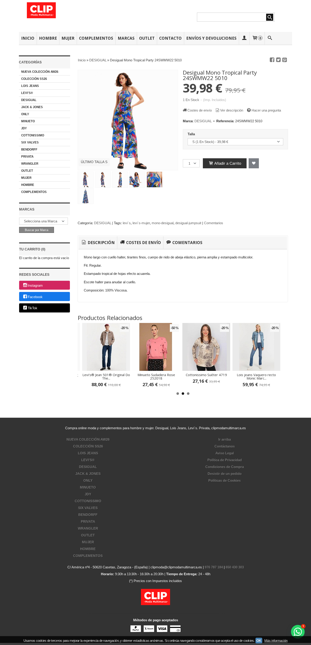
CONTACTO (170, 38)
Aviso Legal (224, 453)
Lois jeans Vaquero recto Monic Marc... (256, 376)
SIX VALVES (30, 142)
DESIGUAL (28, 100)
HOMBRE (48, 38)
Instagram (35, 285)
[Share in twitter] (278, 60)
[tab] (98, 242)
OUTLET (147, 38)
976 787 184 (214, 567)
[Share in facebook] (272, 60)
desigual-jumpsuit (188, 223)
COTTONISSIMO (32, 135)
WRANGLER (29, 163)
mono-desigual (162, 223)
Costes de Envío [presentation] (143, 242)
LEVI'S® (27, 93)
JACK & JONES (32, 107)
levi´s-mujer (141, 223)
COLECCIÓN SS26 (34, 79)
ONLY (25, 114)
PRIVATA (27, 156)
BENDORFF (29, 149)
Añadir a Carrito (227, 163)
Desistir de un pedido (225, 474)
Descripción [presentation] (101, 242)
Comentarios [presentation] (186, 242)
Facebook (35, 297)
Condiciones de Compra (224, 467)
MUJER (67, 38)
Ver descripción (231, 110)
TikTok (32, 308)
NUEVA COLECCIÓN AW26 (39, 71)
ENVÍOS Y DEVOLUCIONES (211, 38)
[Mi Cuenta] (244, 38)
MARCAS (126, 38)
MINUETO (28, 121)
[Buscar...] (270, 38)
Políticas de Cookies (224, 480)
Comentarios (213, 223)
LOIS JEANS (30, 86)
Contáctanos (224, 446)
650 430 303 (235, 567)
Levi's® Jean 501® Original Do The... (106, 376)
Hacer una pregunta (266, 110)
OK (258, 640)
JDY (24, 128)
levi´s (127, 223)
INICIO (27, 38)
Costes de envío (199, 110)
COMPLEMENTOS (96, 38)
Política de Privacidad (224, 460)
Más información (276, 640)
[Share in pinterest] (284, 60)
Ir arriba (224, 439)
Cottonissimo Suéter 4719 (206, 374)
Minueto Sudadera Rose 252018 (156, 376)
